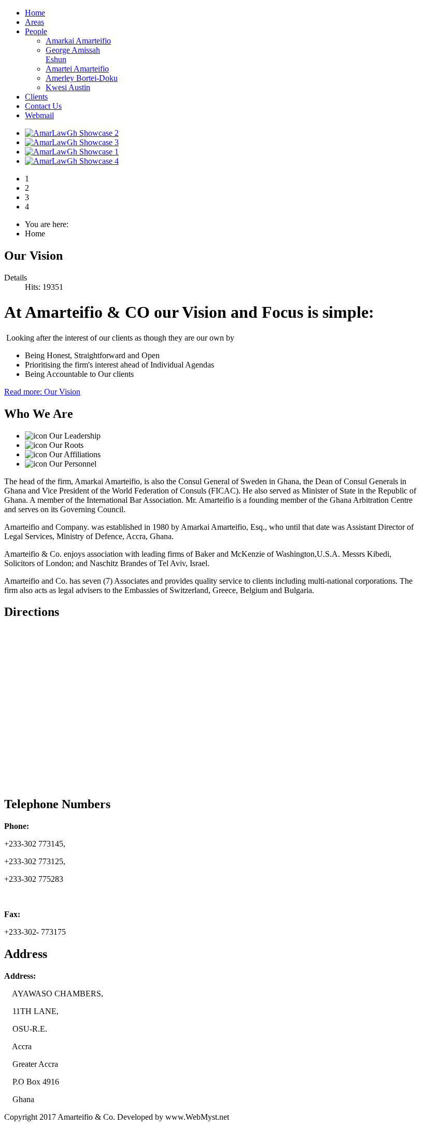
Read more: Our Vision (42, 391)
